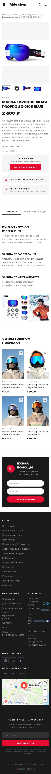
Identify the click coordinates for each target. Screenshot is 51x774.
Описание (11, 211)
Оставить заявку (25, 167)
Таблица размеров (13, 146)
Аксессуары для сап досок (16, 549)
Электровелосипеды (12, 535)
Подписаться (25, 743)
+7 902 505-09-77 (30, 621)
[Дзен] (5, 660)
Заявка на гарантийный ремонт (8, 615)
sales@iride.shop (36, 631)
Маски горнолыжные (31, 15)
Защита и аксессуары (13, 553)
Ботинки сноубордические (16, 544)
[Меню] (4, 4)
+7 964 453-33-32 (34, 610)
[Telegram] (47, 603)
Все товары (8, 526)
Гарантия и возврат (12, 608)
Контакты (7, 623)
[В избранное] (21, 353)
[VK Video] (21, 660)
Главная (5, 15)
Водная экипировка (12, 562)
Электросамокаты (11, 580)
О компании (8, 599)
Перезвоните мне (25, 499)
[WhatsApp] (44, 603)
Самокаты (7, 585)
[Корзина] (46, 4)
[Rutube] (13, 660)
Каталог (15, 15)
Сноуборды (8, 567)
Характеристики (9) (35, 211)
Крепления (8, 576)
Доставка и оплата (11, 603)
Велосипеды (8, 539)
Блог (4, 627)
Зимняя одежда (10, 571)
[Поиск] (40, 4)
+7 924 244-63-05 (34, 603)
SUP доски (7, 558)
